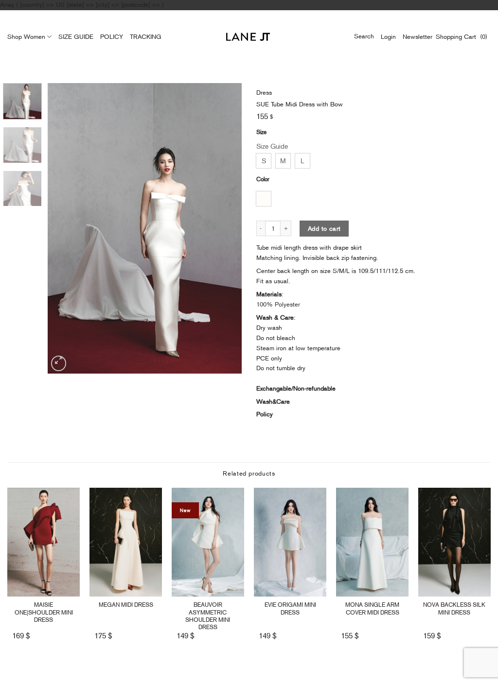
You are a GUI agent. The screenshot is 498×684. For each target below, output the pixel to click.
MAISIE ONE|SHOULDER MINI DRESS (44, 612)
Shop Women (26, 36)
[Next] (225, 228)
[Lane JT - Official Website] (248, 37)
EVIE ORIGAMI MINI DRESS (290, 608)
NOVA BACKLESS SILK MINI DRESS (454, 608)
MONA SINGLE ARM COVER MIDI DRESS (372, 608)
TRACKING (145, 36)
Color (262, 179)
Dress (264, 92)
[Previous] (64, 228)
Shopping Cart (458, 36)
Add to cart (324, 228)
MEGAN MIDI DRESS (126, 604)
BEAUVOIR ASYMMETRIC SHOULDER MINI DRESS (207, 616)
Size (261, 132)
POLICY (111, 36)
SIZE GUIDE (75, 36)
